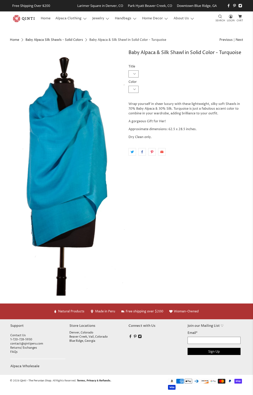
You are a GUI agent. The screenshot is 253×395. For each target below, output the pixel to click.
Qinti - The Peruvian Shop (35, 380)
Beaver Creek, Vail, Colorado (88, 337)
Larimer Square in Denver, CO (100, 5)
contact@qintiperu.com (26, 344)
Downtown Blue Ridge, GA (197, 5)
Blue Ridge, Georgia (82, 341)
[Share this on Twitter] (132, 152)
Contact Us (18, 335)
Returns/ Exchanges (23, 348)
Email (192, 333)
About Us (181, 18)
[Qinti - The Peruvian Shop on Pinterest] (234, 5)
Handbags (123, 18)
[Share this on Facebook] (142, 152)
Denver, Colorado (81, 332)
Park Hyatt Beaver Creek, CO (150, 5)
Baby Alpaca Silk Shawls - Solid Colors (54, 39)
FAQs (14, 352)
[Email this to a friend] (162, 152)
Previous (226, 40)
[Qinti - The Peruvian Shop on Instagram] (240, 5)
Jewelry (98, 18)
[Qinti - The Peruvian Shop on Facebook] (228, 5)
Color (132, 82)
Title (131, 66)
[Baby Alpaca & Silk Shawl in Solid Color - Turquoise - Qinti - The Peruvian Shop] (67, 173)
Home (46, 18)
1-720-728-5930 (21, 339)
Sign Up (214, 351)
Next (239, 40)
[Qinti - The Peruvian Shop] (24, 18)
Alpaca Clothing (68, 18)
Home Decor (152, 18)
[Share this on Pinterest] (152, 152)
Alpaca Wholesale (25, 366)
